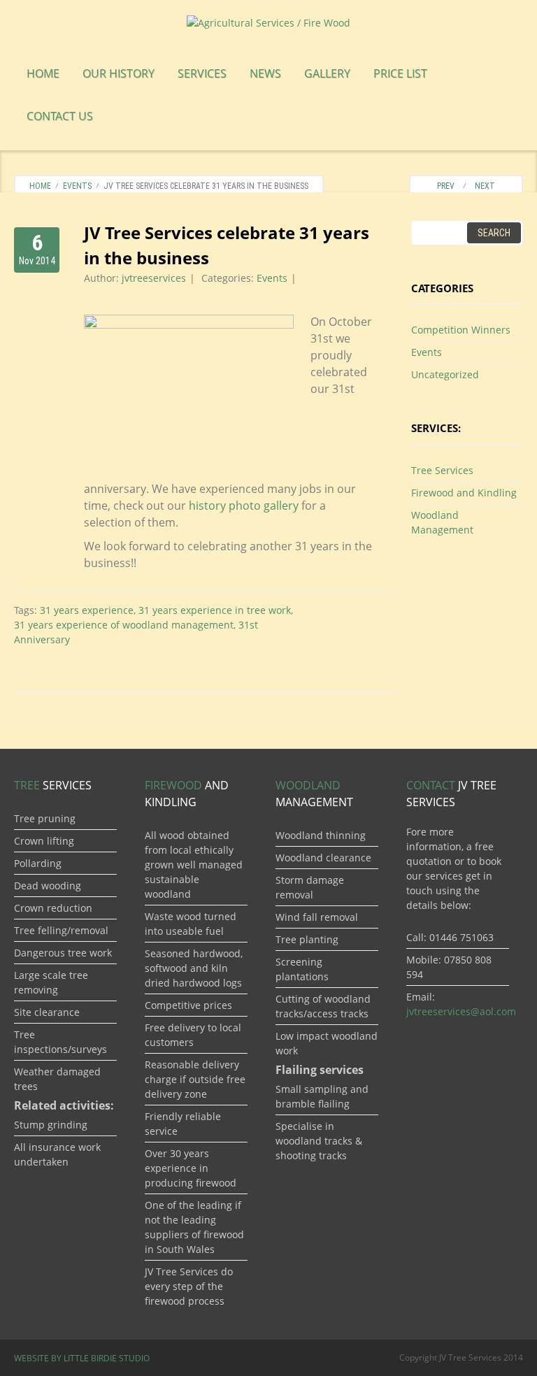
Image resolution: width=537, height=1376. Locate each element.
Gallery (327, 73)
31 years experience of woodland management (124, 624)
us (60, 116)
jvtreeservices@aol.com (461, 1011)
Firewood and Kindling (464, 492)
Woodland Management (442, 522)
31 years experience (87, 610)
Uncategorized (445, 374)
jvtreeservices (154, 278)
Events (77, 186)
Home (43, 73)
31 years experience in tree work (214, 610)
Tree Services (442, 470)
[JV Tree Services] (268, 21)
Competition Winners (460, 329)
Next (488, 186)
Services (202, 73)
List (400, 73)
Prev (442, 186)
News (265, 73)
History (119, 73)
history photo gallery (244, 505)
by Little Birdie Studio (82, 1358)
